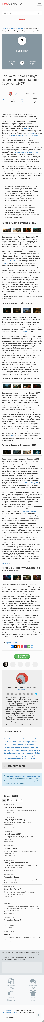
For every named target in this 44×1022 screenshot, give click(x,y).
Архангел (23, 331)
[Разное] (22, 41)
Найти (38, 13)
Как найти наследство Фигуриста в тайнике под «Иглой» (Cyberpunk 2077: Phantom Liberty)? (22, 739)
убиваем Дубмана (29, 511)
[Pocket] (22, 646)
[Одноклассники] (18, 646)
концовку (27, 128)
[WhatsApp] (28, 646)
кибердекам (34, 483)
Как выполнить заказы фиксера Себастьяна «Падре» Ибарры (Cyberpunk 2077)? (22, 742)
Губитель (36, 249)
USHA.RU (12, 4)
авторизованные (33, 776)
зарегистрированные (17, 776)
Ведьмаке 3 (31, 133)
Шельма (6, 563)
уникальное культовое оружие (26, 152)
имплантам (23, 483)
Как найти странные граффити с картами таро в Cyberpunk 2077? (22, 747)
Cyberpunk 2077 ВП (13, 643)
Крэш (13, 435)
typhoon (22, 690)
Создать (22, 19)
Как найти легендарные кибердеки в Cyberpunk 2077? (22, 758)
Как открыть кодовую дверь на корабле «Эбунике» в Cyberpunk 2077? (22, 756)
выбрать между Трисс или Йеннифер (25, 135)
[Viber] (25, 646)
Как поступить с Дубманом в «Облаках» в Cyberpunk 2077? (22, 750)
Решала (13, 261)
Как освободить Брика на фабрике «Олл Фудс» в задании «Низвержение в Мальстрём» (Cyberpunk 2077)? (22, 744)
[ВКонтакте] (12, 646)
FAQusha (6, 1010)
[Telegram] (32, 646)
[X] (15, 646)
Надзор (5, 263)
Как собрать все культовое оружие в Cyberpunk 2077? (22, 753)
